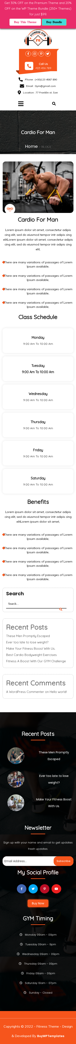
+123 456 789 (43, 68)
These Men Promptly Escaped (28, 636)
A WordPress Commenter (25, 692)
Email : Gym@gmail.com (41, 86)
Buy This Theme (25, 22)
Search (15, 593)
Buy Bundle (54, 22)
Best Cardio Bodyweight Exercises (31, 655)
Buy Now (38, 903)
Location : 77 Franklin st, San (40, 92)
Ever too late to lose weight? (27, 642)
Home (32, 146)
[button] (19, 104)
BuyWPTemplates (50, 1036)
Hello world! (58, 692)
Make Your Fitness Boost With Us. (30, 649)
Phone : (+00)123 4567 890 (41, 79)
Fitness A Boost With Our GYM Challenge (36, 661)
